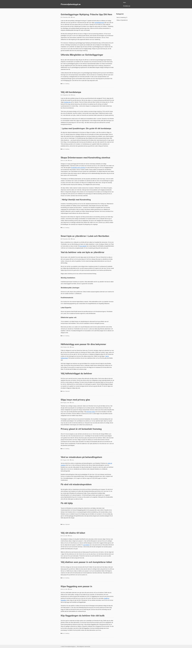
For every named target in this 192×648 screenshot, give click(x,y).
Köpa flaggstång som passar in (76, 586)
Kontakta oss (126, 6)
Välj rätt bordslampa (71, 92)
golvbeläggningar (99, 22)
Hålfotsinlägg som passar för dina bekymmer (83, 344)
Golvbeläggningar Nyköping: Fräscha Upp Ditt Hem (86, 14)
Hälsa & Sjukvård (66, 391)
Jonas (73, 17)
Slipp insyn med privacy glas (75, 399)
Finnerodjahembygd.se (71, 4)
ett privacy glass (90, 411)
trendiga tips (67, 102)
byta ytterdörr (83, 246)
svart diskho (86, 545)
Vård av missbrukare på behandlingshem (81, 457)
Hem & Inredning (65, 83)
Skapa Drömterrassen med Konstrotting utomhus (85, 157)
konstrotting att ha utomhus (78, 167)
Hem (124, 2)
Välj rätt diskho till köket (73, 532)
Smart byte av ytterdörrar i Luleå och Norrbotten (85, 235)
